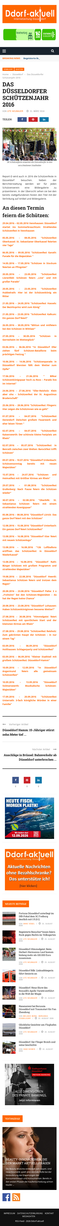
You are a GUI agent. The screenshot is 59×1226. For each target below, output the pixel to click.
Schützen (19, 69)
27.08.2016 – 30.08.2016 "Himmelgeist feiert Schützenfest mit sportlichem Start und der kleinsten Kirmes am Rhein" (29, 620)
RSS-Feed (19, 1221)
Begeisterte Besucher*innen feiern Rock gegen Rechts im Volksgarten (37, 933)
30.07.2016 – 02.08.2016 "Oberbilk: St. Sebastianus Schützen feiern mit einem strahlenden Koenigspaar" (29, 503)
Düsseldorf (8, 69)
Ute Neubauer (15, 111)
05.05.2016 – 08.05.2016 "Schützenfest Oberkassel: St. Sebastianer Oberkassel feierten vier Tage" (29, 241)
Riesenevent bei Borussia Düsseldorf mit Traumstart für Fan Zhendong (37, 1009)
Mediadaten (28, 1216)
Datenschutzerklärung (30, 1213)
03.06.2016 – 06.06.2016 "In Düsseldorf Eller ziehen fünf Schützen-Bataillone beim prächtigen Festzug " (29, 350)
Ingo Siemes (29, 1049)
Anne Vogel (29, 923)
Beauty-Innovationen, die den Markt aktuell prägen (28, 1161)
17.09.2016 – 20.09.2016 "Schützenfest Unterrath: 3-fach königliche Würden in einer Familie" (29, 700)
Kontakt (49, 1213)
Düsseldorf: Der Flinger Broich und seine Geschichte (37, 1043)
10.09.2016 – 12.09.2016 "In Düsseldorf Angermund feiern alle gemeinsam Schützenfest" (29, 671)
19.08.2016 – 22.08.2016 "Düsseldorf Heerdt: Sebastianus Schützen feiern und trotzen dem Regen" (29, 580)
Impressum (9, 1213)
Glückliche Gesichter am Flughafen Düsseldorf (37, 1026)
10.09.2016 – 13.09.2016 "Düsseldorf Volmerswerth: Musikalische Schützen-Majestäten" (29, 686)
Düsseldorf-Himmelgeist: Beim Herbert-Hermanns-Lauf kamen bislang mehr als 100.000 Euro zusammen (36, 953)
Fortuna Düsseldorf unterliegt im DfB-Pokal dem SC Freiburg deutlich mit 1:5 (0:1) (36, 916)
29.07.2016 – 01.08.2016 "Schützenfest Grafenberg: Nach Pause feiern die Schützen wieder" (29, 489)
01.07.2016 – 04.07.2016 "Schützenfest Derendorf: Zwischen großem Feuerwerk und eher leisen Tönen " (29, 420)
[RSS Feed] (16, 1196)
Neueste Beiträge (15, 903)
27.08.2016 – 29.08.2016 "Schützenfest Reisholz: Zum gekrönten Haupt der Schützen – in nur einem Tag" (29, 635)
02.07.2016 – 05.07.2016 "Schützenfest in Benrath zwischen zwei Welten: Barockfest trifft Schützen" (29, 449)
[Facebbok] (6, 1196)
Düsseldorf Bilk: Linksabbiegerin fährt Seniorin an (36, 972)
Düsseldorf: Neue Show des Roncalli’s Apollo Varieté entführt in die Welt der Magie (36, 990)
